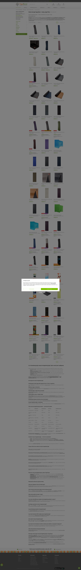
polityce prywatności (53, 283)
